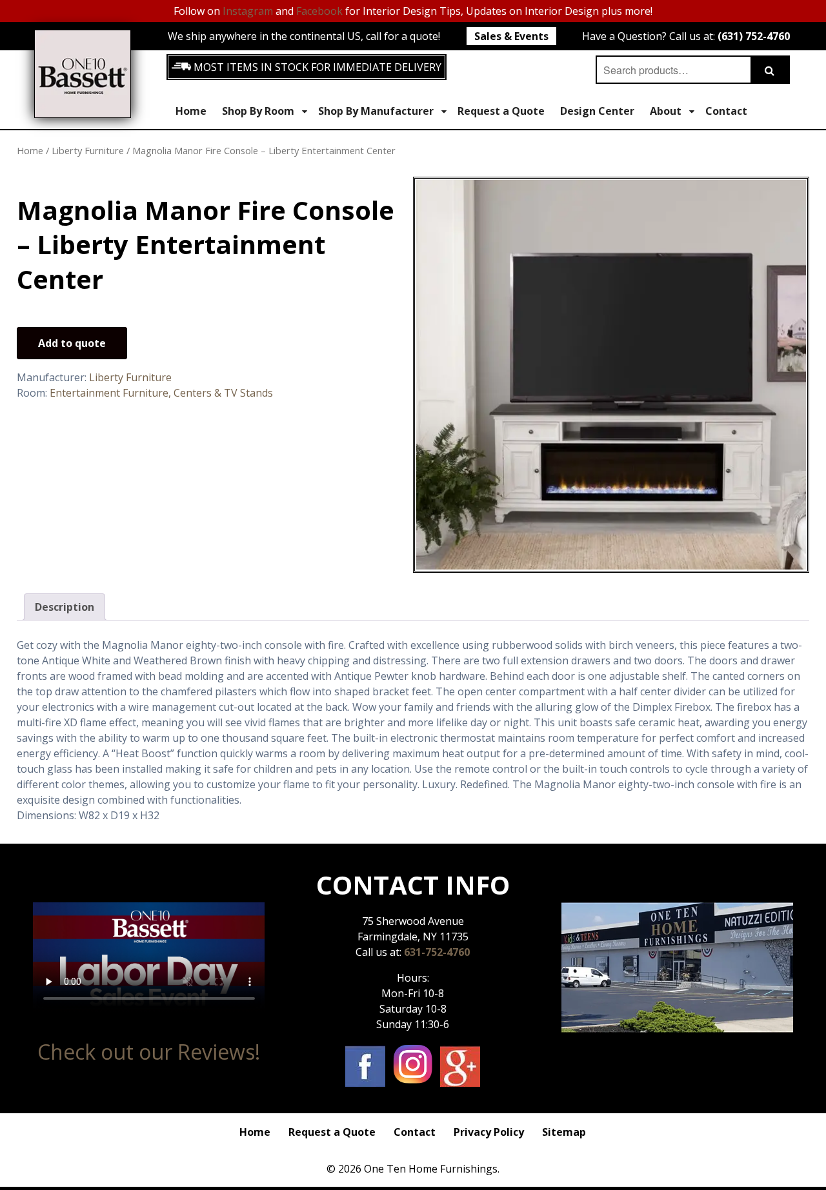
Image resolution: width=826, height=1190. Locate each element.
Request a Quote (501, 111)
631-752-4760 (437, 952)
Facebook (319, 11)
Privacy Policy (489, 1132)
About (665, 111)
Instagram (248, 11)
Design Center (597, 111)
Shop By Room (258, 111)
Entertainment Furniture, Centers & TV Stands (161, 393)
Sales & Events (511, 36)
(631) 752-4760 (754, 36)
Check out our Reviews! (148, 1052)
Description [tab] (64, 607)
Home (191, 111)
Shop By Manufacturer (376, 111)
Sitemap (564, 1132)
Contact (726, 111)
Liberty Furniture (88, 150)
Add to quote (72, 343)
